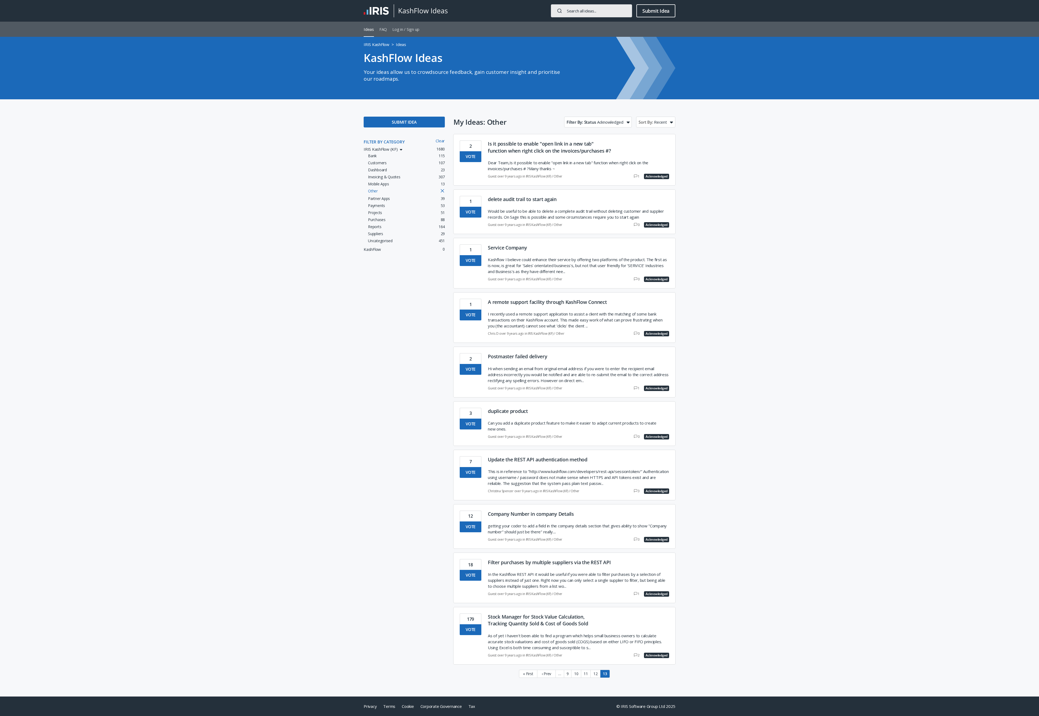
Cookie (408, 706)
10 (576, 673)
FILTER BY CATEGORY (384, 141)
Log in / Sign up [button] (405, 29)
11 (586, 673)
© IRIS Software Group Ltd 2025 (646, 706)
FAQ (383, 29)
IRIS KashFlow (376, 44)
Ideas (369, 29)
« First (528, 673)
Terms (389, 706)
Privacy (370, 706)
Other (558, 176)
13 (605, 673)
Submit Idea (655, 11)
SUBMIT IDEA (404, 122)
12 (595, 673)
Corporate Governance (441, 706)
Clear (440, 140)
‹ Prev (546, 673)
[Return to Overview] (406, 10)
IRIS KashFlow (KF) (538, 176)
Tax (471, 706)
